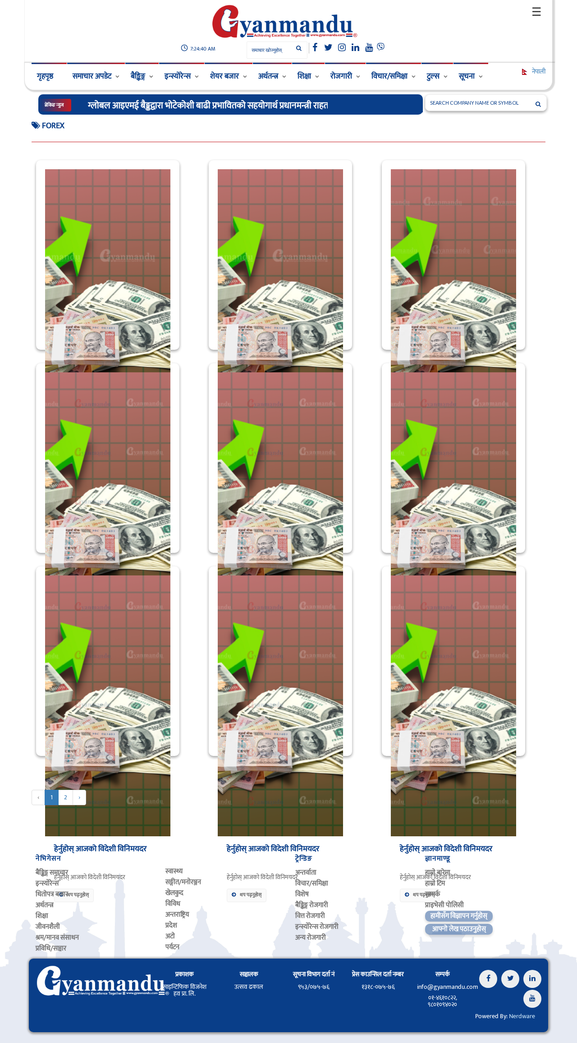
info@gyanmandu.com (447, 987)
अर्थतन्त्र (268, 76)
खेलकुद (174, 893)
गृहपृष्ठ (45, 76)
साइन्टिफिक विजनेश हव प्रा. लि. (184, 990)
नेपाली (538, 71)
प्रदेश (171, 925)
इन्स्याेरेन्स (47, 883)
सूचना (467, 76)
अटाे (170, 936)
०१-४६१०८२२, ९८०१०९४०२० (442, 1001)
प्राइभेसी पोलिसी (444, 905)
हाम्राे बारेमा (437, 872)
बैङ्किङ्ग (138, 76)
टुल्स (433, 76)
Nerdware (522, 1016)
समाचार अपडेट (92, 76)
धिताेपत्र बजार (52, 894)
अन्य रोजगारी (310, 937)
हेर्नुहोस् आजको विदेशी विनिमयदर (100, 848)
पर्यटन (172, 947)
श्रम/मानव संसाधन (57, 937)
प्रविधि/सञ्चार (51, 948)
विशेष (302, 894)
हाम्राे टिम (435, 883)
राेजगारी (341, 76)
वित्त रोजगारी (310, 916)
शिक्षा (304, 76)
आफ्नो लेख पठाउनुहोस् (459, 929)
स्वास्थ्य (174, 871)
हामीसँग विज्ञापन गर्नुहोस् (458, 916)
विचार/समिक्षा (389, 76)
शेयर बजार (224, 76)
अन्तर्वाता (305, 872)
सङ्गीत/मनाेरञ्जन (183, 882)
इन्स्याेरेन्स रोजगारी (317, 926)
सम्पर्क (432, 894)
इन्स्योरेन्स (178, 76)
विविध (172, 903)
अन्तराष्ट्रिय (177, 914)
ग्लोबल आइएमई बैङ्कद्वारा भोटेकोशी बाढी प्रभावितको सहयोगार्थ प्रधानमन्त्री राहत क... (215, 105)
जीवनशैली (48, 926)
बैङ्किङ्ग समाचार (52, 872)
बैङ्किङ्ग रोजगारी (311, 905)
